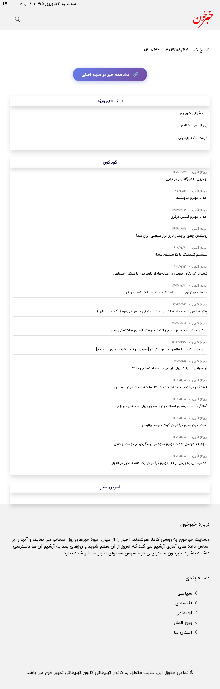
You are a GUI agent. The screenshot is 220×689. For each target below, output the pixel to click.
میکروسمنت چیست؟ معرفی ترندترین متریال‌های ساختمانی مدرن (158, 330)
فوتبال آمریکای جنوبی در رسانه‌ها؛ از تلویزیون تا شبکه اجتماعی (160, 273)
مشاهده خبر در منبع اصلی (105, 74)
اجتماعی (185, 613)
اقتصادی (184, 603)
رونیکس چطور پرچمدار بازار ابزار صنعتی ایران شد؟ (171, 236)
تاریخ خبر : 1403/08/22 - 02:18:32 (177, 49)
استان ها (184, 632)
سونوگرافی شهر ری (193, 113)
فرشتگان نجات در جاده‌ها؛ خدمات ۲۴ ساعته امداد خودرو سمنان (160, 387)
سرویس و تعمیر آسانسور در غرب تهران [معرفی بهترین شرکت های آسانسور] (151, 349)
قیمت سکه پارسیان (192, 138)
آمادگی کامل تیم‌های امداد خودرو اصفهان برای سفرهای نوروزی (162, 406)
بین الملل (184, 622)
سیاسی (185, 593)
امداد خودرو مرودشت (191, 198)
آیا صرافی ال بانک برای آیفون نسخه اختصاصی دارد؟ (169, 368)
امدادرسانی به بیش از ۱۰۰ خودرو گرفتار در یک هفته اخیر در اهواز (159, 463)
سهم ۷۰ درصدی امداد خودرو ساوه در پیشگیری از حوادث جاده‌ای (160, 444)
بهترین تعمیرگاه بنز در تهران (186, 179)
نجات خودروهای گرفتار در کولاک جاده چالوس (174, 425)
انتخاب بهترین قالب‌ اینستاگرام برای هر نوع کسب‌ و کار (166, 292)
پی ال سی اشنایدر (193, 125)
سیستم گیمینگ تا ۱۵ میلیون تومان (180, 255)
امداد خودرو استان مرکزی (188, 217)
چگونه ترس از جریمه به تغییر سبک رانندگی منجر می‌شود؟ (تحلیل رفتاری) (152, 311)
